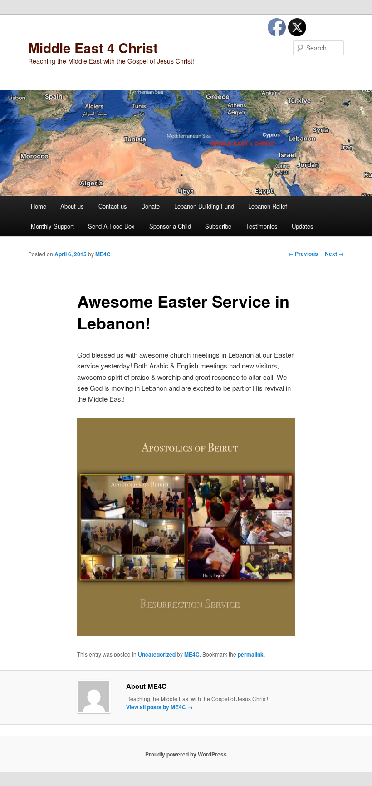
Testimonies (262, 226)
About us (72, 206)
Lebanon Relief (267, 206)
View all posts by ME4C (159, 707)
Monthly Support (52, 226)
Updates (302, 226)
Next (334, 253)
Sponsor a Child (170, 226)
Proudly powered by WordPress (186, 754)
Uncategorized (157, 654)
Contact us (112, 206)
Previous (303, 253)
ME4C (103, 254)
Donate (150, 206)
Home (38, 206)
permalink (251, 654)
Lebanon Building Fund (204, 206)
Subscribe (218, 226)
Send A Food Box (111, 226)
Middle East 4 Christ (93, 47)
